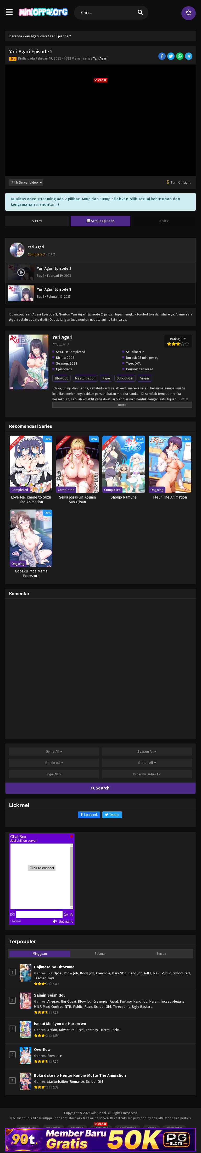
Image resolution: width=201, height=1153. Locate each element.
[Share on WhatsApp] (180, 56)
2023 (73, 363)
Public (166, 973)
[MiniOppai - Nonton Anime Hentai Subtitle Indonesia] (43, 17)
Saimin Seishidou (49, 995)
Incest (166, 1001)
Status (145, 763)
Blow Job (61, 378)
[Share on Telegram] (189, 56)
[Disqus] (100, 667)
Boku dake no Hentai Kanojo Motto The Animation (80, 1075)
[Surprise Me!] (188, 13)
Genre (52, 751)
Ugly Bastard (142, 1007)
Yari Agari (100, 58)
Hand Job (135, 973)
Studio (52, 763)
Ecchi (80, 1030)
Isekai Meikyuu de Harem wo (60, 1023)
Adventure (67, 1030)
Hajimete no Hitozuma (54, 967)
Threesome (121, 1007)
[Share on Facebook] (162, 56)
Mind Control (53, 1007)
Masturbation (85, 378)
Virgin (144, 378)
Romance (54, 1056)
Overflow (42, 1049)
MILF (147, 973)
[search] (140, 13)
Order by (145, 774)
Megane (178, 1001)
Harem (154, 1001)
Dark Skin (119, 973)
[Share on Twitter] (171, 56)
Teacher (40, 978)
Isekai (115, 1030)
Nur (141, 352)
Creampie (103, 973)
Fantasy (125, 1001)
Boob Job (87, 973)
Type (52, 774)
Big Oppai (54, 973)
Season (145, 751)
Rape (106, 378)
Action (52, 1030)
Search (102, 788)
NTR (156, 973)
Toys (50, 978)
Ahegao (53, 1001)
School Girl (125, 378)
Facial (113, 1001)
